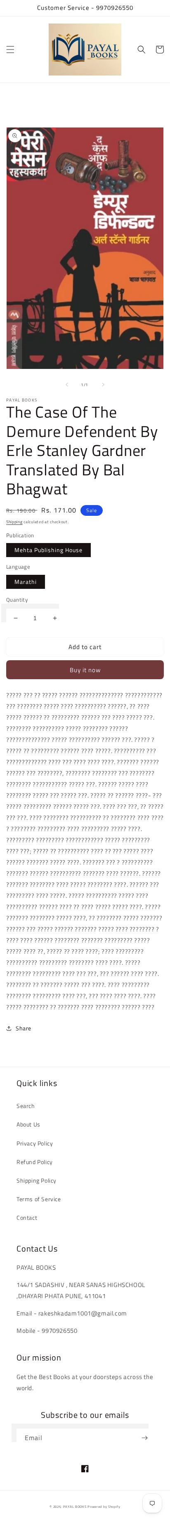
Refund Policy (35, 1161)
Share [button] (23, 1028)
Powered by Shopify (103, 1506)
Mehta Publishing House (48, 550)
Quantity (17, 600)
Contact (27, 1217)
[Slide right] (103, 385)
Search (26, 1105)
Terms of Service (39, 1199)
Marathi (25, 581)
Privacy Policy (35, 1143)
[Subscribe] (144, 1438)
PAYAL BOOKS (75, 1506)
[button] (10, 49)
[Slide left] (67, 385)
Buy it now (85, 670)
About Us (28, 1124)
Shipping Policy (37, 1180)
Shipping (14, 522)
